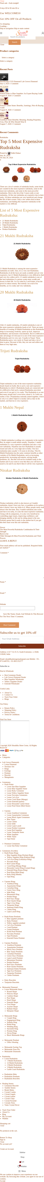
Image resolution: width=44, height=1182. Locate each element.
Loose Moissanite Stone (13, 989)
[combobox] (6, 61)
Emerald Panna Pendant (16, 938)
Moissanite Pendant (11, 1040)
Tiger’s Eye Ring (13, 903)
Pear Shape (11, 998)
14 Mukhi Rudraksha (15, 1063)
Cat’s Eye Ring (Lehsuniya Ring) (19, 859)
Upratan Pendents (11, 943)
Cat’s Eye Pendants (14, 925)
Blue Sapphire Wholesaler (14, 679)
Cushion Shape (12, 996)
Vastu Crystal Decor (11, 1105)
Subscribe (22, 646)
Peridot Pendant (13, 962)
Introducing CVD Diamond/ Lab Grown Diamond (19, 81)
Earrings (7, 771)
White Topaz (11, 837)
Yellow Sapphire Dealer (13, 682)
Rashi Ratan (8, 784)
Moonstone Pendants (14, 960)
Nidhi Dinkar (16, 153)
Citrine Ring (11, 909)
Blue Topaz (11, 819)
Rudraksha (4, 137)
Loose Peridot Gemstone (16, 828)
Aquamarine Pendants (15, 947)
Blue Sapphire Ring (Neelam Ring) (20, 855)
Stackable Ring (12, 1029)
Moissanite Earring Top (13, 1047)
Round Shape (12, 992)
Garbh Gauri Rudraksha (16, 1069)
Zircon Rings (12, 1033)
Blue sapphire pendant (15, 919)
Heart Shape (11, 1000)
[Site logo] (22, 33)
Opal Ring (11, 877)
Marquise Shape (13, 1011)
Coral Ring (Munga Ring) (16, 866)
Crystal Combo (10, 1092)
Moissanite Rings (10, 1016)
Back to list (4, 534)
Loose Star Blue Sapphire (16, 787)
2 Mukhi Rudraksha (14, 1065)
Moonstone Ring (13, 894)
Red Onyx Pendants (14, 964)
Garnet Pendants (13, 929)
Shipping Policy (10, 710)
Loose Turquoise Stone (15, 832)
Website (3, 604)
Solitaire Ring (12, 1022)
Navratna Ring (12, 862)
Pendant (7, 773)
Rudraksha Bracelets (12, 1079)
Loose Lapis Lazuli (14, 826)
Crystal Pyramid (10, 1101)
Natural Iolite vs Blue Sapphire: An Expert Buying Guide (21, 93)
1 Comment (14, 84)
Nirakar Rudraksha (9, 229)
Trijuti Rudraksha (8, 225)
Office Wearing (12, 1042)
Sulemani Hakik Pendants (16, 969)
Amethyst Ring (12, 884)
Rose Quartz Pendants (15, 967)
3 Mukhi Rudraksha (14, 1067)
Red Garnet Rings (13, 864)
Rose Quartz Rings (14, 901)
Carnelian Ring (12, 888)
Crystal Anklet (9, 1096)
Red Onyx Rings (13, 899)
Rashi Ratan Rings (11, 853)
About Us (8, 693)
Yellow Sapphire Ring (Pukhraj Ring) (21, 857)
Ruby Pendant (12, 921)
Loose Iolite (11, 824)
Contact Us (8, 695)
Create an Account (7, 1149)
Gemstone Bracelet (11, 1086)
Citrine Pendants (13, 975)
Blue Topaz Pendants (15, 952)
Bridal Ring (11, 1024)
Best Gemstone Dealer (12, 675)
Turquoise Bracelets (11, 982)
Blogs (6, 699)
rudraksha (39, 512)
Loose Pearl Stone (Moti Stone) (18, 806)
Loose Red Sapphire (14, 830)
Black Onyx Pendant (14, 949)
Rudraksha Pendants (12, 1076)
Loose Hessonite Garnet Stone (18, 804)
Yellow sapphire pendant (16, 923)
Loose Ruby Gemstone (15, 791)
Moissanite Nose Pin (12, 1049)
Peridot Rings (12, 897)
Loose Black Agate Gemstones (18, 817)
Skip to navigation (7, 28)
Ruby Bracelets (10, 980)
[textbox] (6, 61)
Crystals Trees (9, 1103)
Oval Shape (11, 1004)
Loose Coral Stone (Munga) (17, 799)
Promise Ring (12, 1031)
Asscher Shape (12, 1007)
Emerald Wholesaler (11, 684)
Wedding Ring (12, 1027)
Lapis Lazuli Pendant (15, 958)
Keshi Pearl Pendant (14, 932)
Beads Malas (9, 1090)
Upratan (7, 811)
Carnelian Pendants (14, 954)
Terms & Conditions (11, 715)
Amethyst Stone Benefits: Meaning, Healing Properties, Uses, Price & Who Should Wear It (20, 121)
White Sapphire (12, 834)
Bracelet (7, 775)
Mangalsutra (9, 777)
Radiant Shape (12, 1009)
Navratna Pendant (13, 934)
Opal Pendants (12, 936)
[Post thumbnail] (4, 77)
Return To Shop (6, 1138)
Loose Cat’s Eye (13, 797)
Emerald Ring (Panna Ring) (17, 870)
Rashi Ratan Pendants (12, 917)
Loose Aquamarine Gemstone (18, 815)
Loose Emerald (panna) (15, 802)
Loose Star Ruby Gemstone (17, 846)
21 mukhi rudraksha (27, 277)
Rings (6, 769)
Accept (2, 1181)
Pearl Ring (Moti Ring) (15, 872)
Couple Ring (11, 1018)
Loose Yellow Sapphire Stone (18, 793)
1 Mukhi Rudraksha (9, 227)
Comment (4, 553)
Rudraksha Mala (10, 1074)
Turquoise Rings (13, 905)
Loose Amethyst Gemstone (17, 813)
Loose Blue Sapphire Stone (17, 789)
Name (3, 582)
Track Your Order (10, 697)
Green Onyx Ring (13, 890)
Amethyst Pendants (14, 945)
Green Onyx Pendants (15, 956)
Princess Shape (12, 994)
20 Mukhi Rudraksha (10, 223)
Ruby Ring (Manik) (14, 874)
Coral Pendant (12, 927)
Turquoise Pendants (14, 973)
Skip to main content (21, 28)
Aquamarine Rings (14, 886)
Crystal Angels (9, 1094)
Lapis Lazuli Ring (13, 912)
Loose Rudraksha (10, 1059)
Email (3, 593)
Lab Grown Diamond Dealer (15, 677)
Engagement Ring (13, 1020)
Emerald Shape (12, 1002)
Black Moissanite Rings (15, 1035)
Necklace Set (9, 767)
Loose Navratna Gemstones (17, 795)
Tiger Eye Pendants (14, 971)
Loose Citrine (12, 822)
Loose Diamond (10, 764)
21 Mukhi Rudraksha (10, 221)
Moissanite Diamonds (12, 1051)
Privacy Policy (9, 712)
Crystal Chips (9, 1099)
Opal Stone (11, 839)
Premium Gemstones (12, 844)
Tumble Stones (9, 1088)
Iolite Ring (11, 892)
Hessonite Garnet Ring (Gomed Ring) (21, 868)
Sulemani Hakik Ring (15, 907)
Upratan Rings (9, 882)
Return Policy (9, 708)
